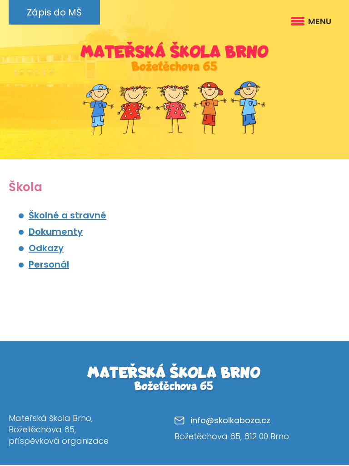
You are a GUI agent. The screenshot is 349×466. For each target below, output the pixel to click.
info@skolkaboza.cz (230, 420)
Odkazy (46, 248)
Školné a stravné (67, 215)
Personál (49, 264)
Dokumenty (56, 231)
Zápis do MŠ (54, 12)
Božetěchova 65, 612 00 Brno (231, 436)
